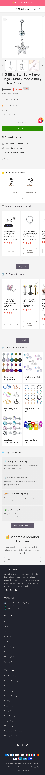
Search (6, 622)
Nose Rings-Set (11, 408)
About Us (7, 632)
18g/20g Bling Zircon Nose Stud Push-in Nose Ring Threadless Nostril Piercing (30, 303)
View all (22, 267)
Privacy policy (12, 767)
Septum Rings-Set (32, 409)
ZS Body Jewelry (14, 763)
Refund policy (37, 763)
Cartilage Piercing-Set (10, 441)
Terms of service (23, 767)
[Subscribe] (38, 559)
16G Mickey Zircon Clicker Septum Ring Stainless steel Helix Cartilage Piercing (30, 234)
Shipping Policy (10, 657)
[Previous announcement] (4, 2)
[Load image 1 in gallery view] (10, 65)
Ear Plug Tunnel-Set (32, 441)
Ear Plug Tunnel (9, 701)
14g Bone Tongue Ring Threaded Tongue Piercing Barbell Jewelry (9, 234)
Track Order (8, 642)
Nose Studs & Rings (11, 681)
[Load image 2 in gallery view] (22, 65)
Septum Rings (9, 691)
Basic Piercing (9, 716)
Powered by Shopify (25, 763)
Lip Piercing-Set (32, 377)
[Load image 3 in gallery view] (34, 65)
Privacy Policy (9, 652)
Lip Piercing (8, 686)
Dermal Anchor (9, 711)
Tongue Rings (9, 721)
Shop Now (11, 192)
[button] (4, 9)
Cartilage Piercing (10, 696)
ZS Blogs (7, 627)
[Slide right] (42, 65)
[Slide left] (2, 65)
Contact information (23, 770)
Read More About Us (22, 525)
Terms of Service (10, 662)
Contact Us (8, 637)
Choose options (30, 251)
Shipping (4, 93)
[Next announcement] (41, 2)
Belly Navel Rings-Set (9, 378)
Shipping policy (34, 767)
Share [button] (6, 159)
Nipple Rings (9, 706)
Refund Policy (9, 647)
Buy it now (22, 129)
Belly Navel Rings (10, 676)
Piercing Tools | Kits (11, 736)
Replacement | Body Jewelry (14, 731)
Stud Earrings (9, 726)
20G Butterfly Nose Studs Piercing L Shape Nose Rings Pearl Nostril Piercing (10, 303)
